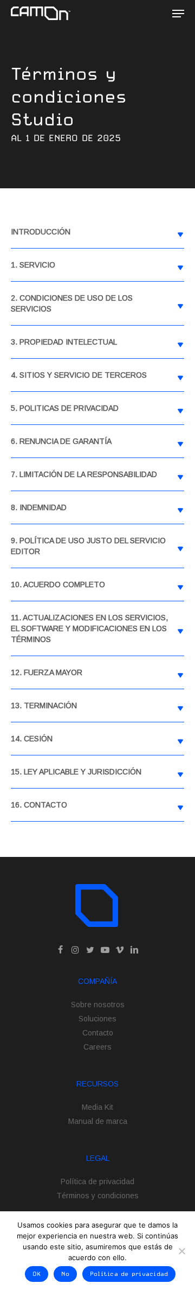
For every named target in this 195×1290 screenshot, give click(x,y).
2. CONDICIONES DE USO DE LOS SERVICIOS (72, 303)
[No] (181, 1250)
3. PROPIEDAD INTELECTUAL (64, 342)
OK (36, 1274)
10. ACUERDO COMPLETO (58, 584)
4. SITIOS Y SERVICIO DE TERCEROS (79, 375)
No (65, 1274)
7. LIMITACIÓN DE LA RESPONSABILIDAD (84, 474)
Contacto (97, 1032)
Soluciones (97, 1018)
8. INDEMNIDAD (39, 507)
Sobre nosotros (98, 1004)
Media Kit (97, 1107)
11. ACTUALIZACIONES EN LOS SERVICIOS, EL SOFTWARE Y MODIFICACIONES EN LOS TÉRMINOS (89, 628)
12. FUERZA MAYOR (46, 672)
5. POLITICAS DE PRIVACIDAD (65, 408)
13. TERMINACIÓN (44, 705)
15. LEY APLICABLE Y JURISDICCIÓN (76, 771)
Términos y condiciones (97, 1195)
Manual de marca (97, 1121)
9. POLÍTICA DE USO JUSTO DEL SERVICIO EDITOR (88, 546)
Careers (97, 1047)
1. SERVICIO (33, 264)
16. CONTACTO (39, 804)
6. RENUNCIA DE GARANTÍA (61, 441)
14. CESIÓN (32, 738)
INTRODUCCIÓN (40, 231)
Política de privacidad (97, 1181)
